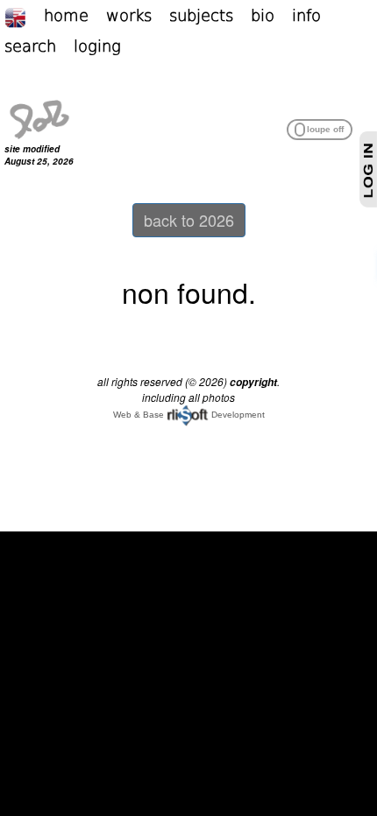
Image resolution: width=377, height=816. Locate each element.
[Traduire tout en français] (24, 15)
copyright (253, 382)
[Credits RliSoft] (188, 414)
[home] (39, 117)
